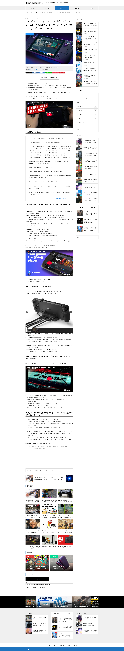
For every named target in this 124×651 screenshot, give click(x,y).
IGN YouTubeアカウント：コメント (63, 198)
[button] (27, 312)
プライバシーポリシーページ (35, 69)
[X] (26, 649)
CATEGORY (47, 8)
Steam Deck (65, 470)
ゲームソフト (44, 470)
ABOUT (91, 8)
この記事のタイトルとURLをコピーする (49, 77)
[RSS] (28, 649)
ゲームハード (49, 470)
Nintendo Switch (59, 470)
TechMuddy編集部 (35, 470)
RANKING (77, 8)
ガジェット (54, 556)
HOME (32, 8)
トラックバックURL (29, 582)
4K (55, 470)
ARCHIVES (62, 8)
